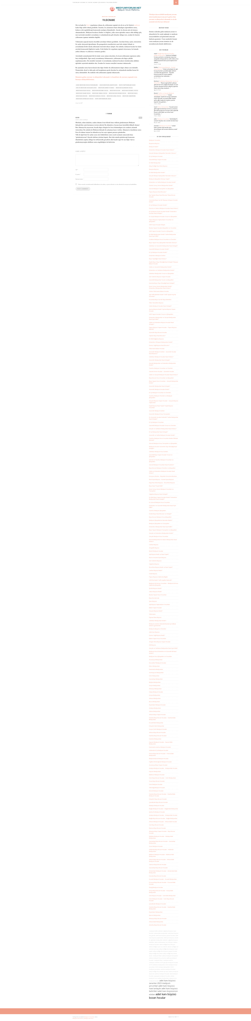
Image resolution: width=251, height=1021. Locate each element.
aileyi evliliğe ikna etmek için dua (158, 971)
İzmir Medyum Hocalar (155, 784)
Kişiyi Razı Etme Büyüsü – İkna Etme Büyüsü (162, 483)
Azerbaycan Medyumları (156, 672)
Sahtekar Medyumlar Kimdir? (157, 620)
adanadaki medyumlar (161, 933)
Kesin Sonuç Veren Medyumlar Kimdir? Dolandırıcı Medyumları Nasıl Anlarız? (160, 287)
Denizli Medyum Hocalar (156, 791)
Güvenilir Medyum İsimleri (157, 411)
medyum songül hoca (97, 96)
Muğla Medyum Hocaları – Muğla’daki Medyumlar (163, 809)
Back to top (173, 1017)
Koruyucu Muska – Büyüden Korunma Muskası (163, 476)
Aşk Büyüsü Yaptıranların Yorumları (159, 604)
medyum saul (132, 93)
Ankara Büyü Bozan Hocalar (157, 732)
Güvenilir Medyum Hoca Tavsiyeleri (159, 414)
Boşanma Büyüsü (154, 143)
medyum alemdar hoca (124, 87)
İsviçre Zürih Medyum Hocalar (158, 729)
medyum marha (168, 960)
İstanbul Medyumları (155, 739)
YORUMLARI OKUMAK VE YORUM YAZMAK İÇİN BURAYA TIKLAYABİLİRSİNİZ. (95, 2)
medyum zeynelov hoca (84, 98)
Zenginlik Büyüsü (154, 548)
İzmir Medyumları (154, 676)
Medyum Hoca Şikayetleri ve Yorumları (160, 656)
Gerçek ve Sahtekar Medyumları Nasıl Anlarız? (162, 429)
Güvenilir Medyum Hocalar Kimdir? (159, 389)
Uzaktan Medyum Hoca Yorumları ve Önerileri (162, 239)
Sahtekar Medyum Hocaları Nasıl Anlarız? (161, 357)
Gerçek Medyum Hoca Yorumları (158, 536)
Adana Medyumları (154, 711)
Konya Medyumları (154, 695)
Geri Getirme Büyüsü (155, 561)
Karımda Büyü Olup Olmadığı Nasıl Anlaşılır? (162, 283)
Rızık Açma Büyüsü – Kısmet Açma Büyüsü (161, 479)
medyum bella (153, 931)
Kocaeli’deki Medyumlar (156, 723)
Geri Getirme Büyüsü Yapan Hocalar (160, 277)
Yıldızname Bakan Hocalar (157, 348)
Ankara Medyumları (155, 698)
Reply (140, 117)
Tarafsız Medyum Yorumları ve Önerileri (161, 368)
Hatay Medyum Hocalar (156, 692)
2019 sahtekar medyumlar (157, 965)
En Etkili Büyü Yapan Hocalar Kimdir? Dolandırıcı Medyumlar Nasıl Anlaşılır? (163, 498)
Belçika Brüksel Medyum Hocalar (158, 758)
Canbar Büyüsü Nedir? (155, 570)
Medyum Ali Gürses (78, 1018)
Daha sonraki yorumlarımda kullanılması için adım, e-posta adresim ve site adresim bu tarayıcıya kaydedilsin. (107, 184)
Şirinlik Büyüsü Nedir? (155, 588)
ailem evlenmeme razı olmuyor (164, 942)
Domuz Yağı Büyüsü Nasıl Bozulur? (159, 345)
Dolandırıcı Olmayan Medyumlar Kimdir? (161, 342)
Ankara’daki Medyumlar (156, 922)
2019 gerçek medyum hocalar (169, 962)
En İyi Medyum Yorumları (156, 422)
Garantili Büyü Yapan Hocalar (157, 159)
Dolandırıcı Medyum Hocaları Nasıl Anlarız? (161, 150)
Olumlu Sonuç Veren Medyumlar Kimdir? (161, 185)
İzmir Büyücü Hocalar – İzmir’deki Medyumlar (162, 895)
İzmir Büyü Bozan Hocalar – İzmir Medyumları (162, 778)
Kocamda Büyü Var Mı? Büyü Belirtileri (160, 299)
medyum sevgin (81, 96)
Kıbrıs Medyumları (163, 107)
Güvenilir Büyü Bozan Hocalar (158, 332)
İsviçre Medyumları (154, 685)
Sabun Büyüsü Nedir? (155, 591)
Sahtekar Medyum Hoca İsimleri (158, 451)
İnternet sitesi (79, 179)
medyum (137, 25)
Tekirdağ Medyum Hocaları (157, 787)
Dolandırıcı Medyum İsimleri (157, 255)
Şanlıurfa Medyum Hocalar (157, 812)
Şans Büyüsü (153, 601)
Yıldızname (152, 614)
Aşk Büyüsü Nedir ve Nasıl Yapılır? (159, 554)
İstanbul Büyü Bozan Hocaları (158, 736)
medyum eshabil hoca (130, 90)
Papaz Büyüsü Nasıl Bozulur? (157, 192)
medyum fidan (157, 956)
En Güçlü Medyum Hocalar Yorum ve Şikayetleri (163, 216)
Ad (76, 170)
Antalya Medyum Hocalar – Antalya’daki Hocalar (163, 768)
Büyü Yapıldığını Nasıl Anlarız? (158, 259)
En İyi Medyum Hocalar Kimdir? (158, 205)
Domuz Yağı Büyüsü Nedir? (157, 635)
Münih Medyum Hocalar (156, 551)
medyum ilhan (158, 960)
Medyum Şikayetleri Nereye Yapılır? (159, 179)
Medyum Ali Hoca (88, 1018)
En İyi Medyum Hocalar (156, 156)
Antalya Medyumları (155, 708)
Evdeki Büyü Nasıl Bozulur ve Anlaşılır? (160, 514)
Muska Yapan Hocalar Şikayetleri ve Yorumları (162, 228)
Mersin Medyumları (155, 915)
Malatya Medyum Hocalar (156, 805)
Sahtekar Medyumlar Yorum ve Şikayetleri (161, 273)
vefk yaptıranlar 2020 (103, 98)
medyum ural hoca (114, 96)
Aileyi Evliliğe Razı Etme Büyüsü (158, 166)
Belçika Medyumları (155, 682)
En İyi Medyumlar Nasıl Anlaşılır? (158, 432)
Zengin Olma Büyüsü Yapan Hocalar (159, 642)
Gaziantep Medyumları (156, 679)
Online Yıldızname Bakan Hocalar (159, 291)
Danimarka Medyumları (156, 669)
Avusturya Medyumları (155, 660)
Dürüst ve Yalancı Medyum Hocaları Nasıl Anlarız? (163, 208)
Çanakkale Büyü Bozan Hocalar (158, 802)
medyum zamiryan (129, 96)
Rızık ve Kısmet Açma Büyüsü (157, 557)
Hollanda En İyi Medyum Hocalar (158, 750)
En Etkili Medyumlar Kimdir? (157, 172)
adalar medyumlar (163, 978)
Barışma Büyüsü (154, 169)
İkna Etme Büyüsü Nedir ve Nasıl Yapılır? (161, 567)
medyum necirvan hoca (117, 93)
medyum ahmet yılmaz (106, 87)
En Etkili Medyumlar (155, 163)
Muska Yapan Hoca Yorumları (157, 595)
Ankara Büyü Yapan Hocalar (157, 714)
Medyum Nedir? (153, 147)
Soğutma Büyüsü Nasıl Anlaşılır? (158, 494)
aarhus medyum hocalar (162, 974)
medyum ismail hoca (99, 93)
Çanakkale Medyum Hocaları (157, 904)
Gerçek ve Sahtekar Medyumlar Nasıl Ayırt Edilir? (163, 648)
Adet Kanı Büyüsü (154, 632)
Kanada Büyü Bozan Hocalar (157, 876)
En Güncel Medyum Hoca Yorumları (159, 502)
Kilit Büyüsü (152, 645)
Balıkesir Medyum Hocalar (157, 775)
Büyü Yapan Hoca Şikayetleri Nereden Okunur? (163, 242)
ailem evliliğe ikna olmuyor (167, 944)
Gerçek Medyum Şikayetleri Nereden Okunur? (162, 153)
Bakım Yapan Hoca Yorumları (157, 638)
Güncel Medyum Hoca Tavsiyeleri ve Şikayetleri (163, 443)
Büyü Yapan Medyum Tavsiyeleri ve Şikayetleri (163, 530)
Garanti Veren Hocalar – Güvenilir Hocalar (161, 371)
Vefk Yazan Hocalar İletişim (157, 225)
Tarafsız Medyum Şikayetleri (157, 510)
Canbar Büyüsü (153, 544)
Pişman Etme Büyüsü (155, 617)
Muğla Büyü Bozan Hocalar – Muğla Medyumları (164, 54)
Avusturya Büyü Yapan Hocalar (158, 765)
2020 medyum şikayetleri (108, 85)
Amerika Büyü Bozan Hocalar (157, 925)
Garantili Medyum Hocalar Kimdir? (159, 249)
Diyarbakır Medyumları (156, 912)
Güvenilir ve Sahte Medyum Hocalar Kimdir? (162, 435)
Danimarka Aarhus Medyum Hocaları (160, 747)
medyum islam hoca (83, 93)
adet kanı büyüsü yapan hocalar (165, 935)
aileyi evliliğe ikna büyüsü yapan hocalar (165, 951)
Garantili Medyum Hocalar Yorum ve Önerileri (162, 425)
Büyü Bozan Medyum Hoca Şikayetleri (160, 517)
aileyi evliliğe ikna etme (156, 953)
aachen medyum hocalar (168, 969)
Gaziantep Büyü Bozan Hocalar (158, 868)
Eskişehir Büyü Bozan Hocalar (158, 799)
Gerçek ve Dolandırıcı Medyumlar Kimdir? (161, 533)
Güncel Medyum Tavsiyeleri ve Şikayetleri (161, 188)
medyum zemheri (154, 962)
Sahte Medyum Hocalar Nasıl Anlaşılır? (160, 306)
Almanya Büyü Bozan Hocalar (158, 918)
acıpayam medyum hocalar (162, 976)
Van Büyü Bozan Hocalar (156, 825)
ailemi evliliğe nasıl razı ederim (158, 947)
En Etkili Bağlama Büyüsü (156, 339)
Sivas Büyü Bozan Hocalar (157, 781)
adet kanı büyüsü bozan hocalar (162, 995)
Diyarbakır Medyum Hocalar (157, 705)
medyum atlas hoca (83, 90)
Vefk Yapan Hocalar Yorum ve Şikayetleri (161, 231)
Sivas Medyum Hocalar (156, 846)
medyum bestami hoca (100, 90)
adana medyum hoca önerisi (157, 958)
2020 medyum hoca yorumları (87, 85)
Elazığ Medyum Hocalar (156, 887)
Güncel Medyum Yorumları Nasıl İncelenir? (161, 465)
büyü (88, 25)
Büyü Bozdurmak (154, 598)
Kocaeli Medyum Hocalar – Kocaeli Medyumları (163, 879)
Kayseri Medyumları (155, 771)
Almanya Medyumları (155, 689)
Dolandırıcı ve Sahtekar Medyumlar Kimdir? (162, 270)
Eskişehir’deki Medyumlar (156, 726)
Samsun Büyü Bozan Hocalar (157, 864)
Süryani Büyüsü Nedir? (156, 611)
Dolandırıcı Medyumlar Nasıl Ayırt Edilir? (160, 527)
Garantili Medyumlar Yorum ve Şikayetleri (161, 280)
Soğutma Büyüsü (154, 564)
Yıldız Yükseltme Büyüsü (156, 303)
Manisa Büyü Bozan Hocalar (157, 828)
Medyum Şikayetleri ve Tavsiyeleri (159, 523)
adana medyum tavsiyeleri (170, 956)
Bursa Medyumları (154, 701)
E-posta (77, 174)
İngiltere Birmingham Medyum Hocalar (160, 762)
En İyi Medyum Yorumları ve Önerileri (160, 392)
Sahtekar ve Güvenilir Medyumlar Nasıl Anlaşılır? (163, 246)
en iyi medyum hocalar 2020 (86, 87)
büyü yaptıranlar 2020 (127, 85)
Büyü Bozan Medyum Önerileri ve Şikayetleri (162, 468)
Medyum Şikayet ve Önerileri (157, 629)
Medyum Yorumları (109, 16)
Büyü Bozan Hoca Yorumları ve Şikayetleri (161, 378)
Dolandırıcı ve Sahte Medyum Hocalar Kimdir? (162, 182)
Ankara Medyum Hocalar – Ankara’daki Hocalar (163, 822)
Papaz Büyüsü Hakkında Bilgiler (158, 577)
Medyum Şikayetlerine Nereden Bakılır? (160, 520)
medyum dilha (115, 90)
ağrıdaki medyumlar (157, 940)
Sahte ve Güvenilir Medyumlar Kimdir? (160, 267)
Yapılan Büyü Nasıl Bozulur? (157, 336)
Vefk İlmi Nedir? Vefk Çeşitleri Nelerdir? (160, 580)
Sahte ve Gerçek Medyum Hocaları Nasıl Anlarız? (164, 94)
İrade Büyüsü (153, 574)
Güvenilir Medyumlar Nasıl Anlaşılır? (159, 360)
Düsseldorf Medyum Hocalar (157, 663)
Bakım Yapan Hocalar (155, 608)
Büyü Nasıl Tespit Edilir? (156, 486)
